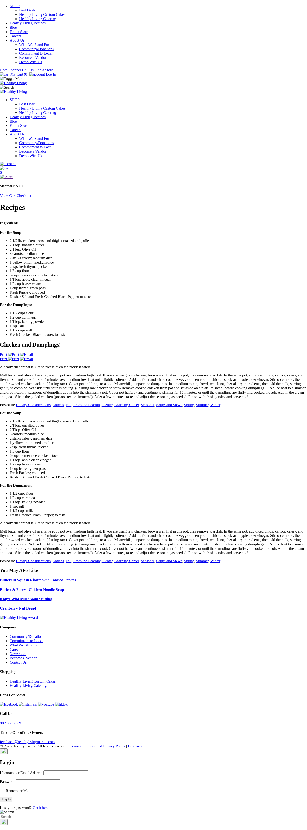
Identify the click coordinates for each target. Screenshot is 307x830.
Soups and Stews (169, 405)
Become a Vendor (32, 58)
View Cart (8, 196)
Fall (68, 405)
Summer (202, 405)
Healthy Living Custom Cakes (42, 14)
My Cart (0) (19, 74)
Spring (189, 405)
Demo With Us (30, 62)
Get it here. (41, 808)
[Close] (4, 751)
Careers (15, 36)
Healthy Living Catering (37, 19)
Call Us (28, 70)
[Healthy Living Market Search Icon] (153, 177)
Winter (215, 405)
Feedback (135, 746)
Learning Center (126, 405)
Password (7, 782)
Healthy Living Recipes (28, 23)
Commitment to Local (35, 53)
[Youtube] (46, 704)
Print (4, 355)
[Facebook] (9, 704)
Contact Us (18, 662)
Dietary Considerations (33, 405)
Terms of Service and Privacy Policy (97, 746)
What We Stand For (34, 45)
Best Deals (27, 10)
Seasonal (147, 405)
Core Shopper (10, 70)
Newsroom (18, 654)
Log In (50, 74)
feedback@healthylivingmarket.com (27, 742)
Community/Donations (36, 49)
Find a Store (19, 32)
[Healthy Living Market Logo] (13, 92)
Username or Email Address (21, 773)
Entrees (58, 405)
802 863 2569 (10, 723)
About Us (17, 40)
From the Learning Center (92, 405)
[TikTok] (61, 704)
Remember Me (16, 791)
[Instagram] (28, 704)
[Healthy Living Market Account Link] (153, 164)
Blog (13, 27)
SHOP (15, 6)
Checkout (24, 196)
